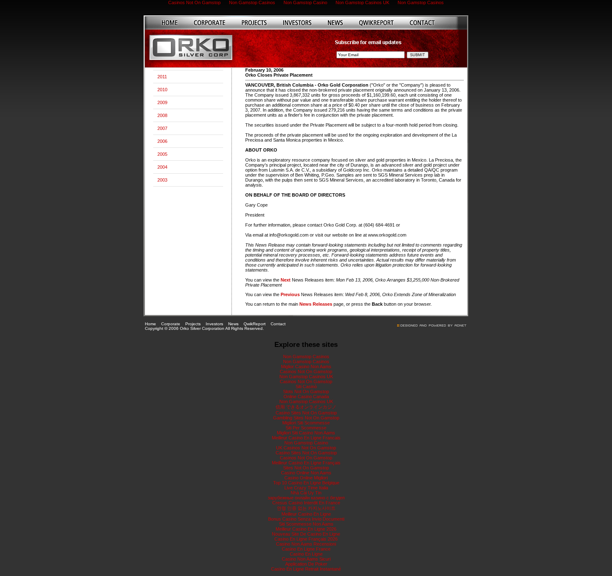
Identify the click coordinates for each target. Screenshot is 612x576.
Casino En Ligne (306, 553)
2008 (162, 115)
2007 (162, 128)
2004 (162, 167)
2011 (162, 76)
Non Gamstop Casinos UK (306, 376)
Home (150, 324)
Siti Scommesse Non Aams (306, 523)
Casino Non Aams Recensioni (306, 543)
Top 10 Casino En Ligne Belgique (306, 482)
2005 (162, 154)
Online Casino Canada (306, 396)
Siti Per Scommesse (306, 427)
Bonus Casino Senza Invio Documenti (306, 518)
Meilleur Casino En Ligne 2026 (306, 528)
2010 (162, 89)
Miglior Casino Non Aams (306, 366)
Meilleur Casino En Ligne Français (306, 462)
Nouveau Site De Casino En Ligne (306, 533)
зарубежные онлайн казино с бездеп (306, 497)
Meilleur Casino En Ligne (306, 513)
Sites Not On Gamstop (306, 467)
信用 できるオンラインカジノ (306, 406)
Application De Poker (306, 563)
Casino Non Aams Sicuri (306, 558)
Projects (193, 324)
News (233, 324)
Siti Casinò (306, 386)
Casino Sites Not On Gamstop (306, 412)
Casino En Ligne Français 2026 (306, 538)
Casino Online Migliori (306, 477)
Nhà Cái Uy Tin (306, 492)
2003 (162, 179)
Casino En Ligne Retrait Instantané (306, 568)
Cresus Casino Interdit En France (306, 502)
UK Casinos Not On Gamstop (306, 447)
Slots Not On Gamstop (306, 391)
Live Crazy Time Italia (306, 487)
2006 (162, 141)
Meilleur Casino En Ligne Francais (306, 437)
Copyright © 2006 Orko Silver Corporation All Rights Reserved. (204, 328)
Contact (278, 324)
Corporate (170, 324)
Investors (214, 324)
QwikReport (255, 324)
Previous (290, 294)
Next (286, 279)
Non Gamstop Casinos (306, 356)
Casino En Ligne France (306, 548)
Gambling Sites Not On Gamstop (306, 417)
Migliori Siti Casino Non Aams (306, 432)
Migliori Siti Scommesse (306, 422)
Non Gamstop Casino (306, 442)
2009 (162, 102)
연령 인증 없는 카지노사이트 (306, 508)
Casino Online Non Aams (306, 472)
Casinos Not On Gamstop (306, 371)
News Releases (315, 304)
